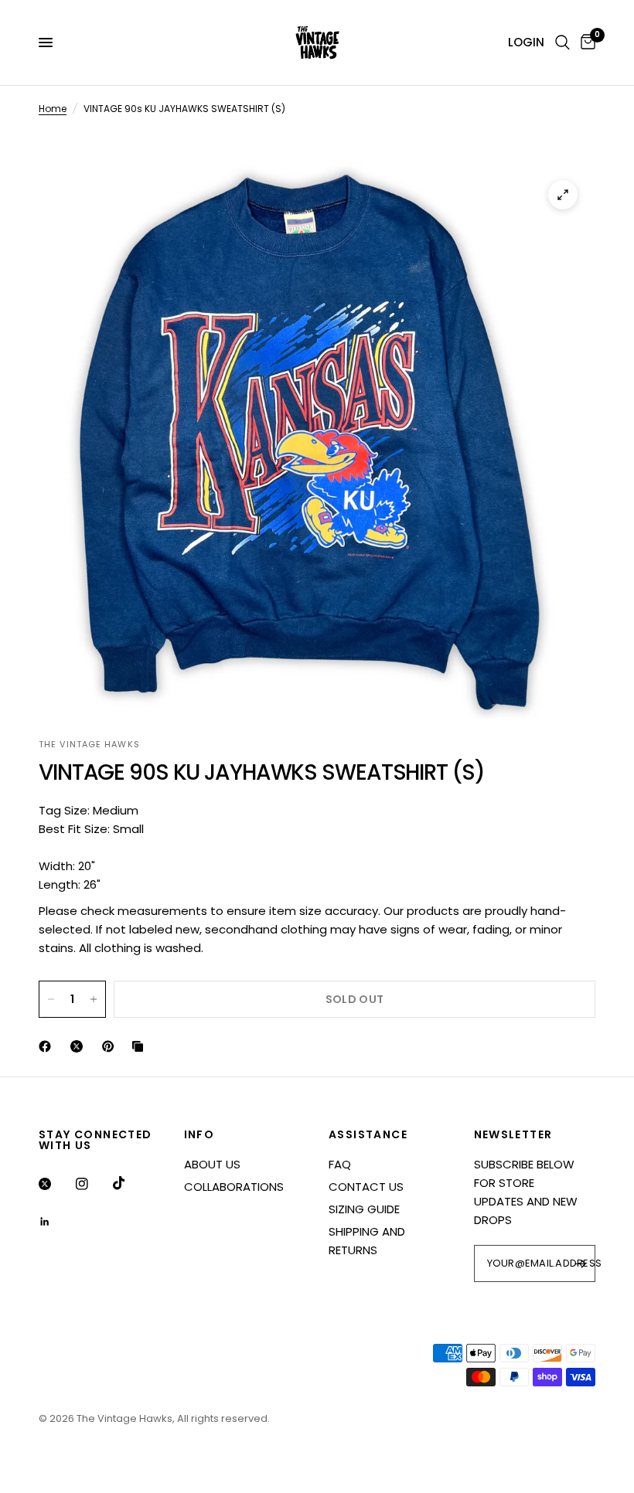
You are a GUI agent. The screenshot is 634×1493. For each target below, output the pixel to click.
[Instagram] (93, 1184)
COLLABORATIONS (234, 1186)
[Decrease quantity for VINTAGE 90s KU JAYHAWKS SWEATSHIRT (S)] (51, 999)
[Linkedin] (56, 1222)
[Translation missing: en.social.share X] (79, 1046)
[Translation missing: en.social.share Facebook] (48, 1046)
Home (52, 108)
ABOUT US (212, 1164)
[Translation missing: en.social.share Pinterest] (111, 1046)
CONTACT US (366, 1186)
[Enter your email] (579, 1263)
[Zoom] (563, 194)
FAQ (340, 1164)
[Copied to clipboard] (140, 1046)
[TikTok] (130, 1183)
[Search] (562, 42)
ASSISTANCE (368, 1134)
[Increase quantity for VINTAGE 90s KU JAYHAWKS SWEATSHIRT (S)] (93, 999)
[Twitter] (56, 1184)
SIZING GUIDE (364, 1209)
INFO (199, 1134)
